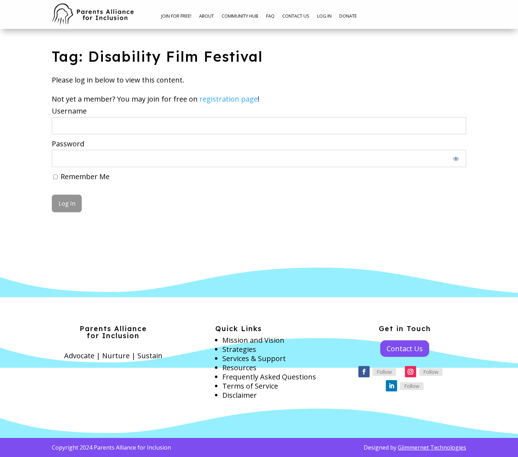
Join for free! (176, 16)
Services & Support (254, 358)
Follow (384, 371)
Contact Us (295, 16)
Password (68, 143)
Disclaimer (239, 395)
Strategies (239, 349)
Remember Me (84, 176)
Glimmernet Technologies (432, 447)
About (206, 16)
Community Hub (240, 16)
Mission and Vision (253, 340)
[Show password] (456, 158)
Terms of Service (250, 386)
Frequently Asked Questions (269, 377)
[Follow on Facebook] (364, 371)
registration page (228, 99)
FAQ (270, 16)
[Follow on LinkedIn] (391, 385)
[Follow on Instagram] (410, 371)
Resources (239, 367)
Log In (324, 16)
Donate (348, 16)
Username (69, 111)
